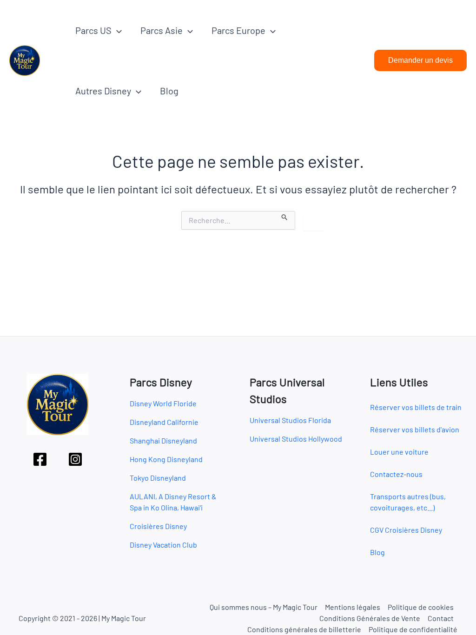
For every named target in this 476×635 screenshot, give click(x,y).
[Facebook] (40, 459)
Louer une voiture (399, 451)
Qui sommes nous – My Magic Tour (263, 606)
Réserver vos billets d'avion (414, 429)
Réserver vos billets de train (416, 407)
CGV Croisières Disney (406, 529)
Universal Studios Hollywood (296, 438)
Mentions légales (352, 606)
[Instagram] (75, 459)
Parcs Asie (161, 30)
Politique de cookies (421, 606)
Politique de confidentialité (413, 629)
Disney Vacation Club (163, 544)
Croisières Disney (158, 526)
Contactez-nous (396, 474)
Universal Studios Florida (290, 420)
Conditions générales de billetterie (304, 629)
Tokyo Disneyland (158, 477)
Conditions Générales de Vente (369, 618)
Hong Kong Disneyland (166, 459)
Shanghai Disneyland (163, 440)
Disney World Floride (163, 403)
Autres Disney (103, 90)
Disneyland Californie (164, 421)
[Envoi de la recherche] (284, 215)
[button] (117, 30)
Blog (169, 90)
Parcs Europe (238, 30)
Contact (441, 618)
